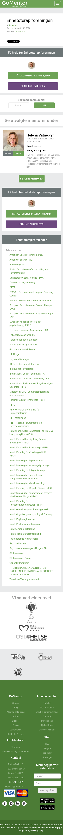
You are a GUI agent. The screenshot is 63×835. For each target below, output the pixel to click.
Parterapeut (47, 721)
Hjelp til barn (47, 725)
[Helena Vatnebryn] (13, 140)
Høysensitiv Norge (19, 359)
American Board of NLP (22, 259)
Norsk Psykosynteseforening (25, 524)
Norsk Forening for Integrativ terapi (27, 470)
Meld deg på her (47, 790)
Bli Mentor (16, 747)
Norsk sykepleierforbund (22, 529)
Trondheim (47, 753)
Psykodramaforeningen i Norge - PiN (28, 548)
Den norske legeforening (22, 282)
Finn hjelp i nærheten (33, 86)
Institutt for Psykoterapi (22, 368)
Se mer (8, 154)
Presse (16, 725)
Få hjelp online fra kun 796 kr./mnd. (31, 214)
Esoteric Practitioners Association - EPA (30, 300)
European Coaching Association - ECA (29, 330)
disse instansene (47, 827)
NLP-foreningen (18, 418)
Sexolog (47, 716)
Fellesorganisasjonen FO (22, 335)
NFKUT (13, 404)
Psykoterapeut (47, 707)
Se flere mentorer (31, 178)
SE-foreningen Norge (20, 558)
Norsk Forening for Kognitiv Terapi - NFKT (31, 488)
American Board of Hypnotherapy (26, 254)
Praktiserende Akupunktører (24, 538)
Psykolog (47, 703)
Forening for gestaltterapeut (24, 339)
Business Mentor (47, 730)
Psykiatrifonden (18, 543)
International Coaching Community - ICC (30, 378)
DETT (12, 287)
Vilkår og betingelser (15, 712)
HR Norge (14, 354)
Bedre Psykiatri (17, 264)
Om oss (15, 703)
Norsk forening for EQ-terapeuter (26, 460)
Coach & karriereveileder (47, 712)
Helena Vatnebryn (41, 135)
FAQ (16, 707)
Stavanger (47, 757)
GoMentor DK (16, 730)
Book (18, 154)
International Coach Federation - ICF (28, 373)
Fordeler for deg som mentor (15, 751)
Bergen (47, 748)
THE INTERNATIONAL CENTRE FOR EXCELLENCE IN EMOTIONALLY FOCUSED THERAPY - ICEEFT (31, 571)
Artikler (15, 716)
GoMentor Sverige (15, 734)
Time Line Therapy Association (25, 579)
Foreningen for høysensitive (24, 344)
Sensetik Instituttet (19, 563)
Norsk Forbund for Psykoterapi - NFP (29, 447)
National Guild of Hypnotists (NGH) (27, 399)
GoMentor (13, 25)
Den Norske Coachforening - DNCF (27, 277)
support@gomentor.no (15, 786)
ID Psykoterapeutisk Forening (25, 364)
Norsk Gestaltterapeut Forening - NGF (29, 509)
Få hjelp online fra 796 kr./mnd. (33, 76)
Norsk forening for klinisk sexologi (27, 483)
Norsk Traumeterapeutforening (25, 533)
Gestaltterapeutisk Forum (22, 349)
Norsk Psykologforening (22, 519)
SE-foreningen (17, 553)
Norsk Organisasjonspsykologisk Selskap (31, 514)
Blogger (15, 721)
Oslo (47, 744)
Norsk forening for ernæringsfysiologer (30, 465)
